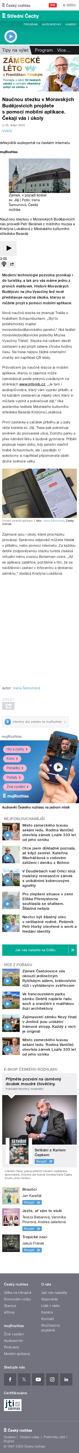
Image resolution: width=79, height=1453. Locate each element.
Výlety (7, 131)
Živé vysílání (16, 787)
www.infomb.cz (32, 384)
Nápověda (49, 1299)
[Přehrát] (8, 248)
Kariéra (47, 1312)
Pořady (12, 777)
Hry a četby (15, 749)
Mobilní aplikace (17, 1354)
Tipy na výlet (15, 50)
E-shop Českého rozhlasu (30, 1069)
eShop (9, 1312)
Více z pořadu (18, 965)
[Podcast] (4, 264)
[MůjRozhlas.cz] (9, 152)
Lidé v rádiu (50, 1306)
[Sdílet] (12, 264)
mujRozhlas (12, 736)
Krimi (10, 759)
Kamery (71, 24)
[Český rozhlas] (16, 5)
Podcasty (11, 1347)
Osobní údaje (30, 1437)
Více (63, 50)
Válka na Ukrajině (17, 1293)
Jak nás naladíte (54, 1293)
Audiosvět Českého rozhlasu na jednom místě (36, 807)
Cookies (10, 1437)
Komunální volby (17, 1299)
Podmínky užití (54, 1437)
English (9, 1441)
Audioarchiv (51, 24)
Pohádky (13, 768)
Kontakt (47, 1319)
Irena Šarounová (53, 520)
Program (31, 24)
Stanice (10, 1306)
